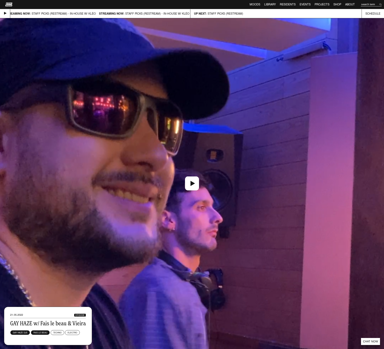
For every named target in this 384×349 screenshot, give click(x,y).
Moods (255, 4)
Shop (337, 4)
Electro (72, 332)
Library (270, 4)
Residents (288, 4)
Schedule (372, 13)
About (350, 4)
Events (305, 4)
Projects (322, 4)
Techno (57, 332)
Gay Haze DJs (20, 332)
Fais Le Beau (40, 332)
